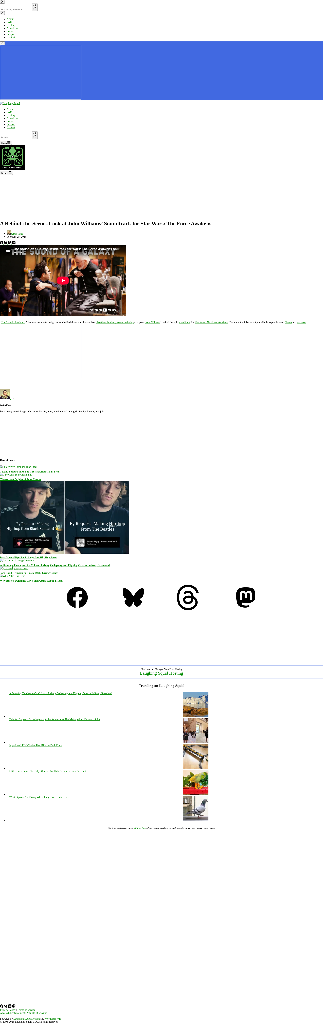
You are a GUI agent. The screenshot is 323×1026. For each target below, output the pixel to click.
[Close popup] (2, 43)
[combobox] (15, 137)
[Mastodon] (246, 609)
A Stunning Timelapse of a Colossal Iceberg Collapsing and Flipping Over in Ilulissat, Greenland (55, 565)
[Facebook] (2, 243)
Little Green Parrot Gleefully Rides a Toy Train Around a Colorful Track (47, 771)
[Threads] (10, 243)
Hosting (11, 115)
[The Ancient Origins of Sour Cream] (16, 474)
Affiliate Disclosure (36, 1013)
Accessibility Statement (12, 1013)
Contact (11, 127)
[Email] (13, 243)
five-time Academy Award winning (115, 322)
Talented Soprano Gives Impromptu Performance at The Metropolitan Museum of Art (54, 719)
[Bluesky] (6, 243)
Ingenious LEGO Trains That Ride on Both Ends (35, 745)
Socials (10, 121)
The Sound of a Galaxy (13, 322)
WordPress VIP (53, 1018)
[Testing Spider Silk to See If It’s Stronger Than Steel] (18, 466)
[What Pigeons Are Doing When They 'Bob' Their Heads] (195, 820)
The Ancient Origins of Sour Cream (20, 479)
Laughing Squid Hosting (161, 673)
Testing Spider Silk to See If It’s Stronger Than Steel (29, 471)
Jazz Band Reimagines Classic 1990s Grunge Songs (29, 573)
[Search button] (35, 135)
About (10, 109)
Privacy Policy (7, 1009)
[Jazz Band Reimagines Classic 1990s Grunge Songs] (14, 568)
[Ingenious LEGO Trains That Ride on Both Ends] (195, 768)
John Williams (152, 322)
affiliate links (140, 828)
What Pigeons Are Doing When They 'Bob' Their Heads (39, 797)
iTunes (288, 322)
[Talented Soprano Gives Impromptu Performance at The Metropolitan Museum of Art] (195, 742)
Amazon (301, 322)
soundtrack (184, 322)
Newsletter (12, 118)
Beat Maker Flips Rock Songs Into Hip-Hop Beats (28, 557)
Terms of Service (26, 1009)
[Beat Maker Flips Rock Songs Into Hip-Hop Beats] (64, 552)
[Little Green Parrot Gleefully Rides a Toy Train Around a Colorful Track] (195, 794)
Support (11, 124)
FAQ (9, 112)
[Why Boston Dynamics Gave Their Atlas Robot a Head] (12, 576)
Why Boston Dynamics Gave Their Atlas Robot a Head (31, 580)
